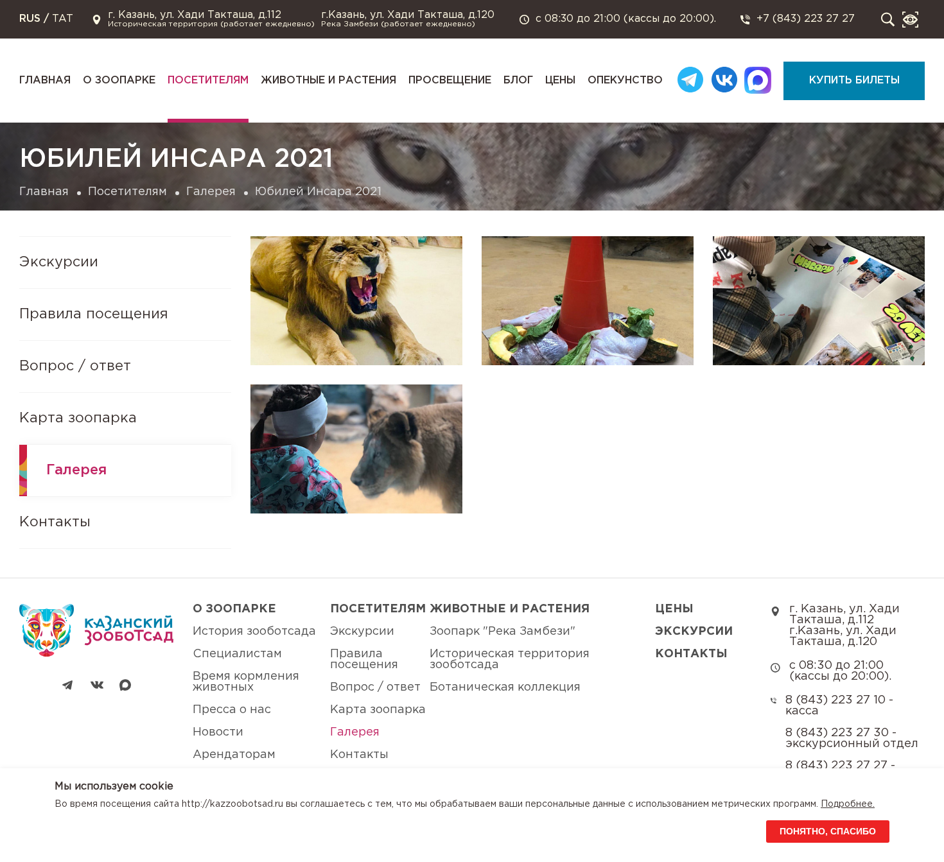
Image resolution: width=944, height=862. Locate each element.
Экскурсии (58, 262)
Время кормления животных (246, 682)
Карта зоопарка (78, 418)
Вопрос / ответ (75, 366)
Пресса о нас (232, 710)
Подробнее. (848, 804)
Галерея (211, 192)
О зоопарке (119, 80)
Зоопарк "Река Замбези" (502, 631)
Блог (518, 80)
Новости (218, 732)
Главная (45, 80)
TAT (62, 19)
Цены (560, 80)
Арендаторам (234, 755)
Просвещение (449, 80)
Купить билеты (854, 80)
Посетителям (208, 80)
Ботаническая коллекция (505, 687)
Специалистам (237, 654)
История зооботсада (254, 631)
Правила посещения (93, 314)
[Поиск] (888, 20)
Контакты (55, 522)
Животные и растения (328, 80)
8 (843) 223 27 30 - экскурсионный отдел (851, 738)
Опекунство (625, 80)
